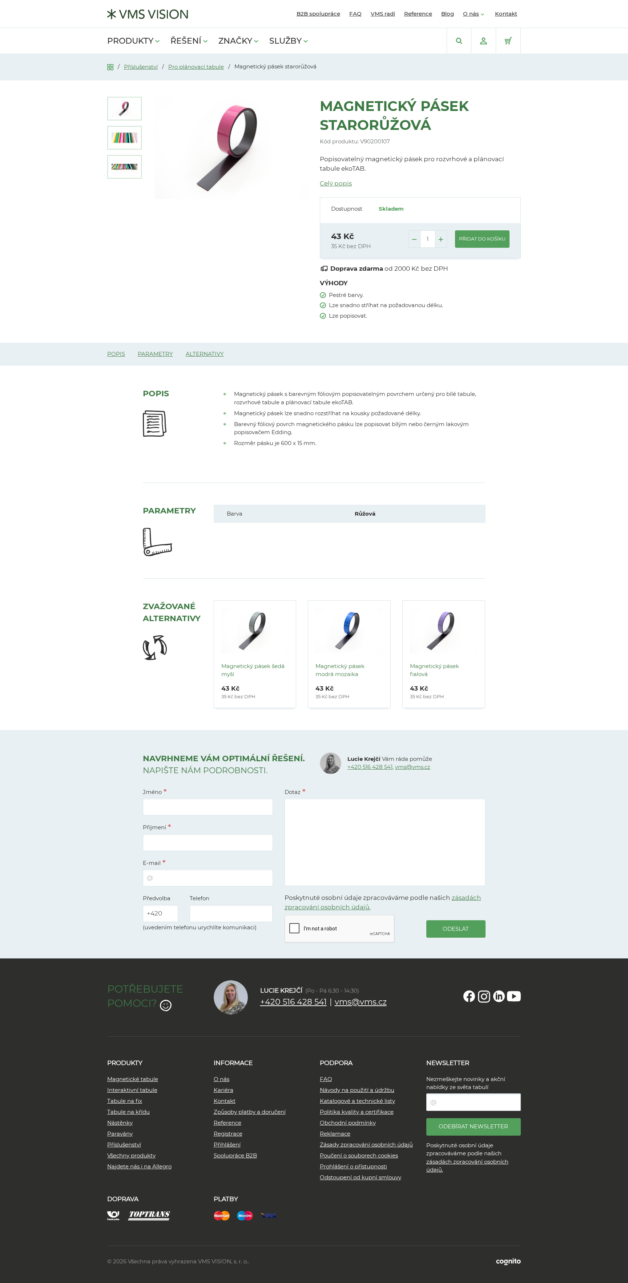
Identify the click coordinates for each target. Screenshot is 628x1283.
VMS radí (383, 13)
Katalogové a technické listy (357, 1100)
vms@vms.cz (412, 766)
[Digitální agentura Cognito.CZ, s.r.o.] (508, 1261)
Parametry (155, 353)
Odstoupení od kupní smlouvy (360, 1177)
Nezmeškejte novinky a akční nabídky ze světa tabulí (465, 1083)
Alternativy (205, 353)
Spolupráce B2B (235, 1155)
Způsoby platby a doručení (250, 1111)
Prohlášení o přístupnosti (353, 1166)
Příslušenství (141, 66)
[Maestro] (248, 1214)
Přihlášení (227, 1144)
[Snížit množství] (414, 239)
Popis (116, 353)
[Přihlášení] (483, 40)
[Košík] (508, 40)
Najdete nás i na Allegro (139, 1166)
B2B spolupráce (318, 13)
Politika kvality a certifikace (357, 1111)
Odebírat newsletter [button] (473, 1126)
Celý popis (336, 183)
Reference (418, 13)
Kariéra (223, 1090)
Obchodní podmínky (348, 1122)
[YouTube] (514, 996)
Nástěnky (120, 1122)
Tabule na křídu (128, 1111)
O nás (471, 13)
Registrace (228, 1133)
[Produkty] (110, 66)
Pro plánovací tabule (196, 66)
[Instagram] (484, 996)
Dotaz (293, 792)
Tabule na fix (124, 1100)
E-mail (152, 862)
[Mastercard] (225, 1214)
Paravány (120, 1133)
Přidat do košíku (482, 239)
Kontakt (506, 13)
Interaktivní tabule (132, 1090)
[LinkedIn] (499, 996)
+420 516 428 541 (369, 766)
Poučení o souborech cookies (359, 1155)
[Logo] (147, 14)
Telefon (199, 898)
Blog (447, 13)
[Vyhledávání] (459, 40)
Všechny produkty (131, 1155)
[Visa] (271, 1214)
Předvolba (156, 898)
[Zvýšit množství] (441, 239)
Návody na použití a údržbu (357, 1090)
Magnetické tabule (132, 1079)
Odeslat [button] (456, 928)
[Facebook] (469, 996)
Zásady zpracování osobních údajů (366, 1144)
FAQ (355, 13)
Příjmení (154, 827)
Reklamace (335, 1133)
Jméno (152, 792)
